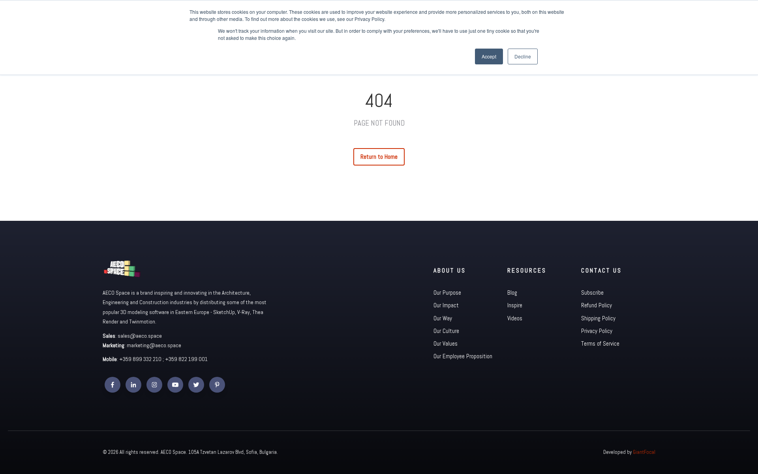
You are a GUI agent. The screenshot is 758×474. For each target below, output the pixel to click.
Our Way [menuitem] (442, 318)
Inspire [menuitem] (514, 305)
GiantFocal (644, 452)
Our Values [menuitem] (445, 343)
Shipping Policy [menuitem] (598, 318)
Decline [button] (522, 56)
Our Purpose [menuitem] (447, 292)
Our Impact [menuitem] (446, 305)
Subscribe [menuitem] (592, 292)
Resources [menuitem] (526, 270)
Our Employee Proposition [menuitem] (462, 356)
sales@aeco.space (140, 335)
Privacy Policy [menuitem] (596, 331)
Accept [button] (489, 56)
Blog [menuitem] (512, 292)
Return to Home (379, 156)
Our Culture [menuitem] (446, 331)
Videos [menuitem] (514, 318)
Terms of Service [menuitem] (600, 343)
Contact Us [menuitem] (601, 270)
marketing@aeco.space (154, 345)
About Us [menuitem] (449, 270)
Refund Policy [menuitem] (596, 305)
